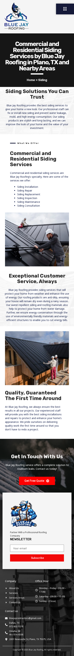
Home (31, 80)
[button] (65, 9)
